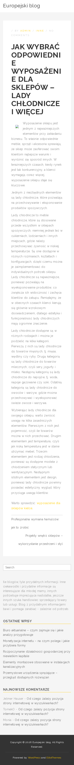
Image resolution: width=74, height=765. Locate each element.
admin (25, 30)
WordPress (34, 757)
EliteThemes (53, 757)
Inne (40, 30)
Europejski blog (21, 6)
